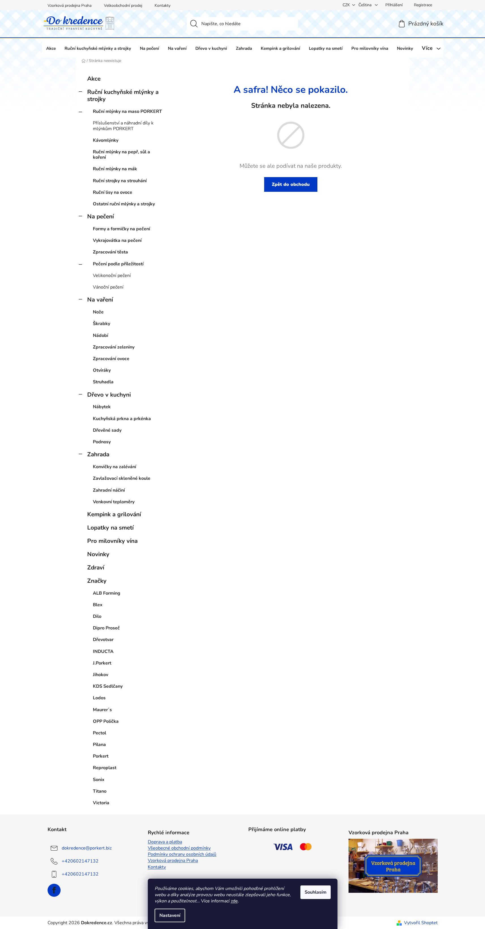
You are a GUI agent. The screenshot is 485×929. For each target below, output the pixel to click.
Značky (96, 581)
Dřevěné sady (107, 430)
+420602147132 (80, 861)
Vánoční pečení (108, 287)
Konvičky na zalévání (114, 467)
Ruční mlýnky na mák (115, 169)
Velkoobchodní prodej (123, 5)
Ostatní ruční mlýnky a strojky (124, 204)
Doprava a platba (165, 842)
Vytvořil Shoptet (421, 923)
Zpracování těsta (110, 252)
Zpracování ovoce (111, 359)
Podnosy (102, 442)
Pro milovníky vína (112, 541)
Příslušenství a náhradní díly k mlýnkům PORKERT (123, 126)
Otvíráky (102, 370)
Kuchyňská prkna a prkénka (122, 419)
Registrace (423, 5)
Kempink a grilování (114, 514)
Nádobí (100, 335)
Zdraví (95, 567)
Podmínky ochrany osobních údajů (182, 854)
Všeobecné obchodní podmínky (179, 848)
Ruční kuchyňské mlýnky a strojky (123, 95)
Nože (98, 312)
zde (234, 901)
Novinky (98, 554)
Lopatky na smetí (110, 528)
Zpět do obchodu (291, 184)
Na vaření (100, 300)
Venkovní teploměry (113, 502)
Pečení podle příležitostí (118, 264)
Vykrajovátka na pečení (117, 240)
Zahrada (98, 454)
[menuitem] (51, 48)
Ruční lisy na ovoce (112, 192)
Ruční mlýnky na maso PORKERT (127, 111)
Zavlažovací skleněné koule (121, 478)
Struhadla (103, 382)
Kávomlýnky (105, 140)
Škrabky (101, 324)
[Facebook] (54, 890)
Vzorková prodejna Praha (69, 5)
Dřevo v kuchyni (109, 395)
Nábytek (102, 407)
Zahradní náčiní (109, 490)
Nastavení (169, 915)
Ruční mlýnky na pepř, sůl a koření (121, 154)
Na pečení (100, 216)
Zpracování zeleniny (113, 347)
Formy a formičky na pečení (121, 229)
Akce (94, 79)
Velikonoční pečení (112, 275)
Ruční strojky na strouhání (120, 181)
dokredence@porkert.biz (87, 848)
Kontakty (162, 5)
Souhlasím (315, 892)
